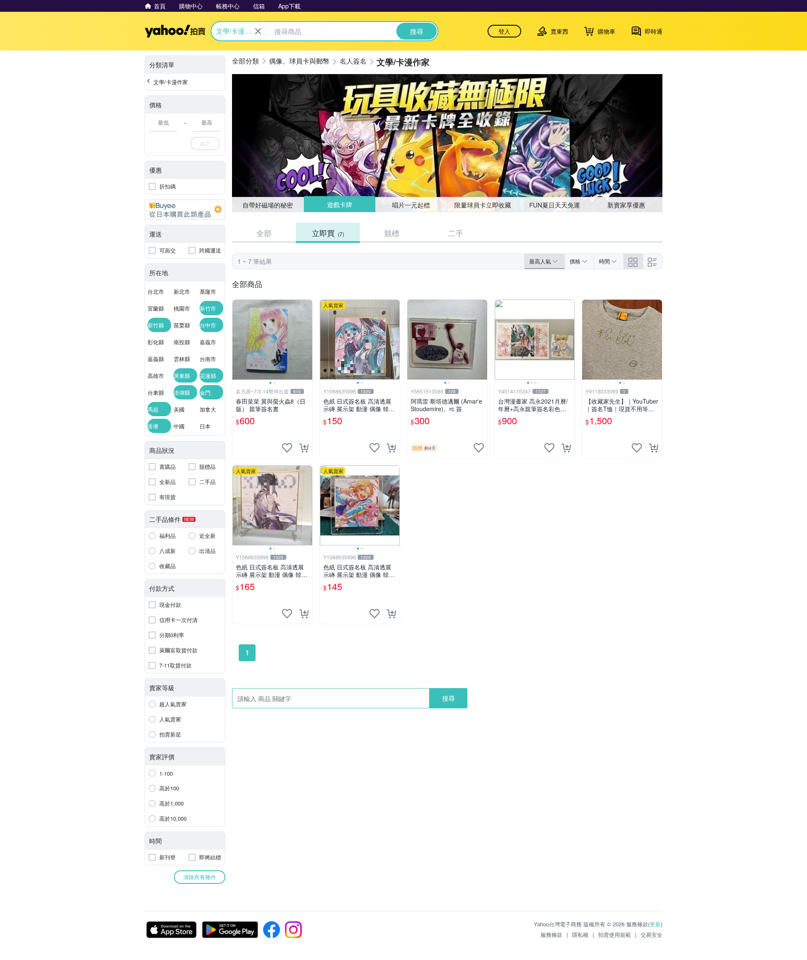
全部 (264, 232)
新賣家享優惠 (626, 204)
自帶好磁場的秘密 (268, 204)
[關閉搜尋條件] (258, 31)
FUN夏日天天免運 (554, 204)
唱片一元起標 (411, 204)
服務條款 (551, 935)
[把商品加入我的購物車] (304, 448)
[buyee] (185, 209)
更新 (655, 924)
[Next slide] (306, 339)
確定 (205, 143)
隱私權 (580, 935)
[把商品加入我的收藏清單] (287, 448)
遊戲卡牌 (339, 204)
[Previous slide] (237, 339)
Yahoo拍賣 (175, 31)
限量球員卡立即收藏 (482, 204)
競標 (391, 232)
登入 (504, 31)
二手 (455, 232)
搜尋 (448, 698)
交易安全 (651, 935)
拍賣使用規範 (614, 935)
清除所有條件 (199, 877)
